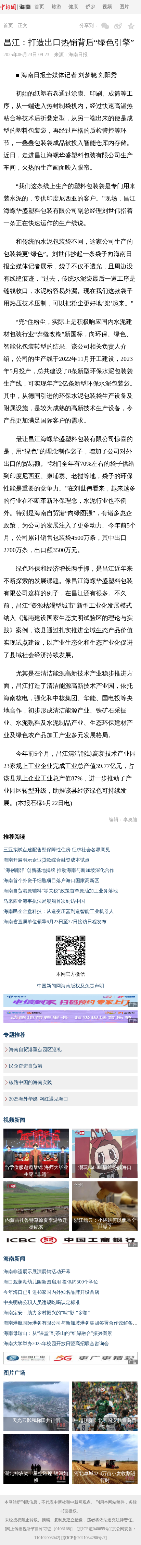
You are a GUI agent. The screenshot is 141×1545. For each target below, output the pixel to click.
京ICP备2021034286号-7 (84, 1537)
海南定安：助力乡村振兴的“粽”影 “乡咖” (46, 1312)
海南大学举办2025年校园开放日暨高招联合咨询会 (56, 1343)
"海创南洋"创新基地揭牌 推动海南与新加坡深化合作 (58, 870)
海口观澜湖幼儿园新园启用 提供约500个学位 (50, 1282)
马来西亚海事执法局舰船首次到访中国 (44, 901)
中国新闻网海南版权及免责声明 (70, 985)
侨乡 (90, 6)
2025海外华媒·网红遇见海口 (38, 1099)
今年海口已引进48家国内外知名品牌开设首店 (51, 1292)
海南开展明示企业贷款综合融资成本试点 (46, 860)
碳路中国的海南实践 (30, 1082)
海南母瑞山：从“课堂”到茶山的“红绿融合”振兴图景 (57, 1333)
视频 (107, 6)
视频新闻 (14, 1120)
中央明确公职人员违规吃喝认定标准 (41, 1302)
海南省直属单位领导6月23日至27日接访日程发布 (54, 921)
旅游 (56, 6)
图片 (124, 6)
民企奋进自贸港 (25, 1066)
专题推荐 (14, 1035)
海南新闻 (14, 1259)
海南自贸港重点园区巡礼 (35, 1049)
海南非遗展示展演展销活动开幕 (36, 1271)
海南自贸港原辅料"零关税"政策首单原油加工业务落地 (60, 890)
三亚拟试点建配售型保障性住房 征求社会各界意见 (56, 849)
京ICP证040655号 (93, 1528)
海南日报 (78, 54)
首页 (39, 6)
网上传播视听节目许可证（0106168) (38, 1528)
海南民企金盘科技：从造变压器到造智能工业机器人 (58, 911)
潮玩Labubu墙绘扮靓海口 (104, 1167)
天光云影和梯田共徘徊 (36, 1420)
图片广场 (14, 1373)
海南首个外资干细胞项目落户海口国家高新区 (51, 880)
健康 (73, 6)
